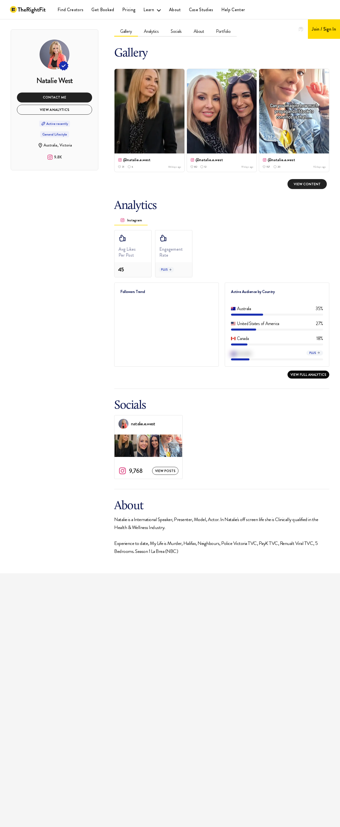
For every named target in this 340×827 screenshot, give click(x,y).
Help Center (233, 9)
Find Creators (70, 9)
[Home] (28, 9)
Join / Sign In (324, 29)
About (175, 9)
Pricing (128, 9)
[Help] (301, 29)
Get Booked (102, 9)
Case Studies (201, 9)
